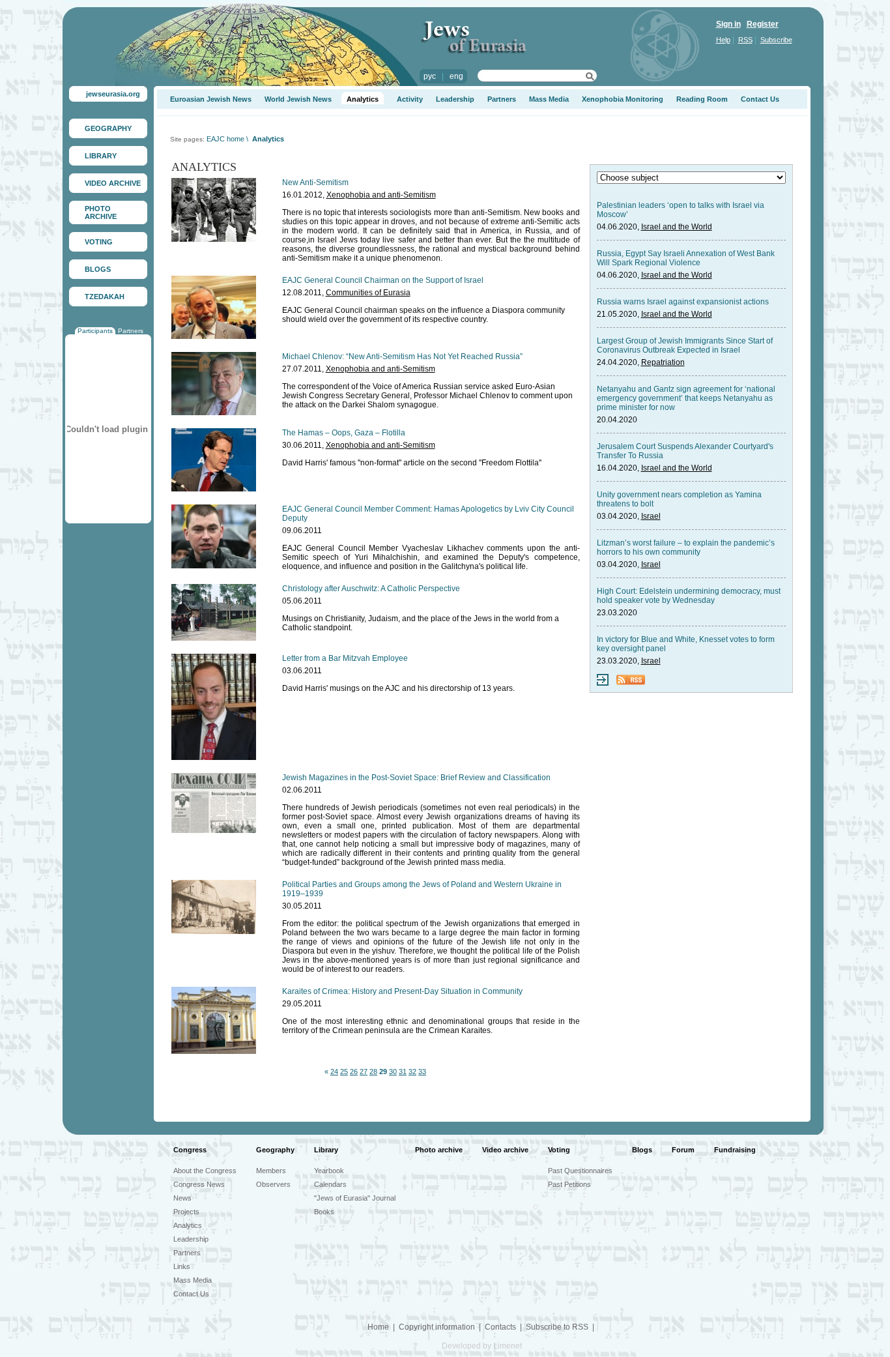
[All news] (603, 683)
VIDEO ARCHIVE (113, 183)
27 (363, 1071)
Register (763, 24)
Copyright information (437, 1327)
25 (344, 1071)
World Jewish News (298, 99)
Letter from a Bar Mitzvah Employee (345, 658)
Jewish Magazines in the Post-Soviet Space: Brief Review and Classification (416, 777)
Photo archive (439, 1150)
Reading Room (702, 99)
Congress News (199, 1184)
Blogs (642, 1150)
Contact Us (760, 99)
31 (403, 1071)
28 (373, 1071)
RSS (745, 40)
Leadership (455, 99)
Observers (273, 1184)
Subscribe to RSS (557, 1327)
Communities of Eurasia (368, 292)
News (182, 1198)
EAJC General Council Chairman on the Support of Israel (382, 280)
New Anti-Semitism (315, 182)
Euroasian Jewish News (210, 99)
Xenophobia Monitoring (622, 99)
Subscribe (776, 40)
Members (271, 1171)
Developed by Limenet (482, 1345)
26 (354, 1071)
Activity (410, 99)
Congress (190, 1150)
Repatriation (663, 362)
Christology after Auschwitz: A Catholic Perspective (371, 588)
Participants (95, 330)
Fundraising (735, 1150)
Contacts (500, 1327)
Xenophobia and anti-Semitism (381, 194)
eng (456, 76)
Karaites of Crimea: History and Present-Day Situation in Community (402, 991)
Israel (651, 516)
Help (723, 40)
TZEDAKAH (104, 296)
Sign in (728, 24)
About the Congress (205, 1171)
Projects (186, 1212)
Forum (683, 1150)
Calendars (330, 1184)
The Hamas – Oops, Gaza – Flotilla (343, 432)
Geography (275, 1150)
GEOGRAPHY (108, 128)
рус (429, 76)
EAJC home (225, 139)
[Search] (590, 78)
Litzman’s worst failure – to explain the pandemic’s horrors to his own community (686, 547)
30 (393, 1071)
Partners (130, 330)
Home (378, 1327)
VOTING (99, 242)
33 (422, 1071)
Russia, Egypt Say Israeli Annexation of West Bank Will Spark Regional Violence (686, 258)
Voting (559, 1150)
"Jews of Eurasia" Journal (354, 1198)
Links (181, 1266)
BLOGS (98, 269)
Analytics (363, 99)
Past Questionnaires (580, 1171)
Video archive (505, 1150)
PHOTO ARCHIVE (101, 212)
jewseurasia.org (113, 94)
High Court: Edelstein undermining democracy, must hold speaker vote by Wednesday (689, 596)
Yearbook (329, 1171)
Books (324, 1212)
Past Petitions (569, 1184)
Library (326, 1150)
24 (334, 1071)
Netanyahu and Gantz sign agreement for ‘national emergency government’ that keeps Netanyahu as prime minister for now (686, 398)
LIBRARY (101, 156)
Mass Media (549, 99)
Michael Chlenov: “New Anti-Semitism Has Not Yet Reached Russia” (402, 356)
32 (412, 1071)
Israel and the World (676, 226)
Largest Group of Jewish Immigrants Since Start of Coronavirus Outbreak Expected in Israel (685, 345)
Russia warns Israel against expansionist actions (683, 301)
